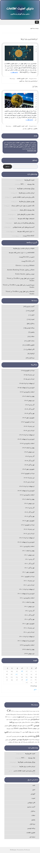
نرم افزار (31, 358)
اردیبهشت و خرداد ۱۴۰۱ (26, 589)
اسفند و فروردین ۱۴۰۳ (27, 443)
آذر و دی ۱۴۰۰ (29, 611)
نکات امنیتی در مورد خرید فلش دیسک (22, 206)
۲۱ (17, 674)
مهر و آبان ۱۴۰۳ (29, 465)
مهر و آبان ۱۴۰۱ (29, 568)
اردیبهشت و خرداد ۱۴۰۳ (26, 486)
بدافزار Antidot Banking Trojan (18, 270)
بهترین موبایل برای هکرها (26, 201)
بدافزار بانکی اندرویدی (20, 722)
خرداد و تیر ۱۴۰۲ (28, 533)
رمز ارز (34, 86)
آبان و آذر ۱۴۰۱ (29, 563)
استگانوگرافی (35, 719)
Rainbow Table (32, 714)
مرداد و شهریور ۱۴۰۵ (27, 370)
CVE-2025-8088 (16, 711)
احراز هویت (21, 717)
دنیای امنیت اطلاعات (20, 8)
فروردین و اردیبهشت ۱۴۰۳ (25, 491)
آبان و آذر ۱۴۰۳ (29, 461)
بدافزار (32, 323)
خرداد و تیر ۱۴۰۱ (28, 585)
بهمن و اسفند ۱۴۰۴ (28, 396)
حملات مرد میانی (35, 732)
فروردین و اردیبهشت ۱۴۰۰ (25, 641)
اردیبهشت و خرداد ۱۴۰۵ (26, 383)
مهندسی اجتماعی (16, 740)
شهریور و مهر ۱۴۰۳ (28, 469)
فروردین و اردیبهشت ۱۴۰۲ (25, 542)
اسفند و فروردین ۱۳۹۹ (27, 645)
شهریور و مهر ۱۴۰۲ (28, 521)
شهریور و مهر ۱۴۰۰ (28, 624)
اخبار (26, 78)
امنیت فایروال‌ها (29, 180)
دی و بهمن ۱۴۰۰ (29, 606)
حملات (32, 336)
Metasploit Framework (16, 714)
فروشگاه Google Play (33, 739)
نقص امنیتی (8, 739)
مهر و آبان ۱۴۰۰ (29, 619)
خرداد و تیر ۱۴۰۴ (28, 430)
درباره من (32, 837)
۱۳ (22, 671)
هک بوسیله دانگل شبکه (27, 210)
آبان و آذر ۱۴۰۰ (29, 615)
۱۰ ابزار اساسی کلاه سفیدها (25, 231)
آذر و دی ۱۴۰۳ (29, 456)
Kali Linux (30, 711)
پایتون (32, 332)
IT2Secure (13, 850)
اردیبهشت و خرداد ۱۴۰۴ (26, 435)
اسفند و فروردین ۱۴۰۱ (27, 546)
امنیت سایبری (20, 719)
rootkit (37, 717)
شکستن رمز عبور (27, 736)
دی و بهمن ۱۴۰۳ (29, 452)
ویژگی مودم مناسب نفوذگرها (25, 188)
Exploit (24, 711)
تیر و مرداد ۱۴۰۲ (28, 529)
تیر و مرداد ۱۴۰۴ (28, 426)
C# (9, 711)
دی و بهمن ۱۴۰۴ (29, 400)
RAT (38, 714)
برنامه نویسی (30, 328)
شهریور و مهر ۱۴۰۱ (28, 572)
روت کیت (28, 732)
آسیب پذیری (30, 306)
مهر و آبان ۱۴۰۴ (29, 413)
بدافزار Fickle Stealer (22, 274)
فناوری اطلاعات (20, 78)
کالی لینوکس (30, 349)
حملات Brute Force (30, 728)
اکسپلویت (15, 719)
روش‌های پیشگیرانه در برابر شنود (24, 223)
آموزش (32, 311)
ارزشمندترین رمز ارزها (29, 39)
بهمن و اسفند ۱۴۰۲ (28, 499)
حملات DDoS (18, 728)
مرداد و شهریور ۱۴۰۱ (27, 576)
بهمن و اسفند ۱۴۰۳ (28, 448)
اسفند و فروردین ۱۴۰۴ (27, 392)
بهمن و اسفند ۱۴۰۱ (28, 551)
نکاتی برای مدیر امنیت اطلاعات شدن (23, 197)
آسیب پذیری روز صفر (30, 717)
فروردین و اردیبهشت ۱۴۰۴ (25, 439)
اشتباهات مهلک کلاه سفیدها (26, 219)
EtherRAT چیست (28, 236)
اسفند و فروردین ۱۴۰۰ (27, 598)
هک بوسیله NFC (27, 184)
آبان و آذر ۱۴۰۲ (29, 512)
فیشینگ (25, 740)
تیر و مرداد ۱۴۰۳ (28, 478)
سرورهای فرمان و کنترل (14, 732)
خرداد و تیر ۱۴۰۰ (28, 632)
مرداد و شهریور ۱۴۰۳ (27, 473)
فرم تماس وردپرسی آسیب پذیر (14, 736)
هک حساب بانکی (35, 742)
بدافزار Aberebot (29, 722)
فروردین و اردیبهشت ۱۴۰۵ (25, 388)
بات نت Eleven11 (22, 265)
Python (26, 714)
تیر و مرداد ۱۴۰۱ (28, 581)
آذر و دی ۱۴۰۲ (29, 508)
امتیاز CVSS (27, 719)
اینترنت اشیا (9, 719)
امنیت (22, 126)
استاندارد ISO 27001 (11, 717)
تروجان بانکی (13, 725)
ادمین (32, 257)
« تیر (35, 689)
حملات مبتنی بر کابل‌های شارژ (25, 214)
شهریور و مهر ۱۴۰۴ (28, 418)
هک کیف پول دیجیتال (20, 742)
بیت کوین (21, 81)
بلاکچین (35, 128)
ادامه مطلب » (14, 72)
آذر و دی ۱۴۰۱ (29, 559)
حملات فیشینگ (10, 728)
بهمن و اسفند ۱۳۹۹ (28, 649)
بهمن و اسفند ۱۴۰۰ (28, 602)
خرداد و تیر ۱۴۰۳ (28, 482)
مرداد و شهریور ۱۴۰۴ (27, 422)
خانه (34, 785)
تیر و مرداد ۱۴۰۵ (28, 375)
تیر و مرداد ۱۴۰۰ (28, 628)
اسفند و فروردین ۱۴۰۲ (27, 495)
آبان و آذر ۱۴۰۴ (29, 409)
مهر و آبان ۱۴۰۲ (29, 516)
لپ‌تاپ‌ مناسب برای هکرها (26, 193)
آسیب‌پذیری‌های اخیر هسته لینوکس (23, 227)
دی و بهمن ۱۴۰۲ (29, 503)
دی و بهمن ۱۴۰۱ (29, 555)
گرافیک (32, 353)
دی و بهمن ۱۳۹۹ (29, 654)
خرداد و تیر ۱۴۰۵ (28, 379)
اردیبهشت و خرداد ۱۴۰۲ (26, 538)
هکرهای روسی (28, 742)
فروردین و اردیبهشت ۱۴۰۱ (25, 593)
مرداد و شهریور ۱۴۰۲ (27, 525)
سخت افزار (31, 341)
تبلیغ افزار (19, 725)
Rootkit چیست (24, 257)
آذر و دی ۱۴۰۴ (29, 405)
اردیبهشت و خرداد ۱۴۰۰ (26, 636)
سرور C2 (22, 732)
